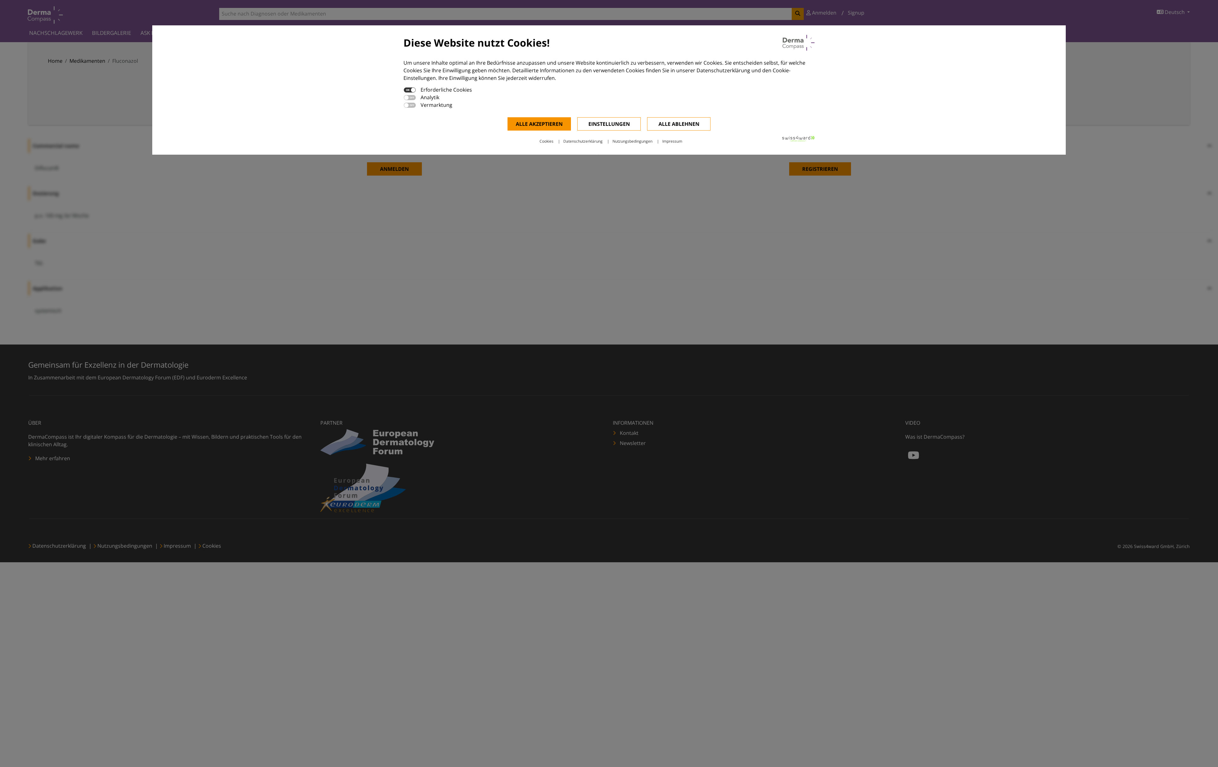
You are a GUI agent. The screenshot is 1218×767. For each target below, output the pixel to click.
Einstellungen (609, 123)
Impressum (672, 141)
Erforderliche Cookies (446, 89)
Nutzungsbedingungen (632, 141)
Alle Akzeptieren (539, 123)
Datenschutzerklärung (583, 141)
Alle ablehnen (678, 123)
